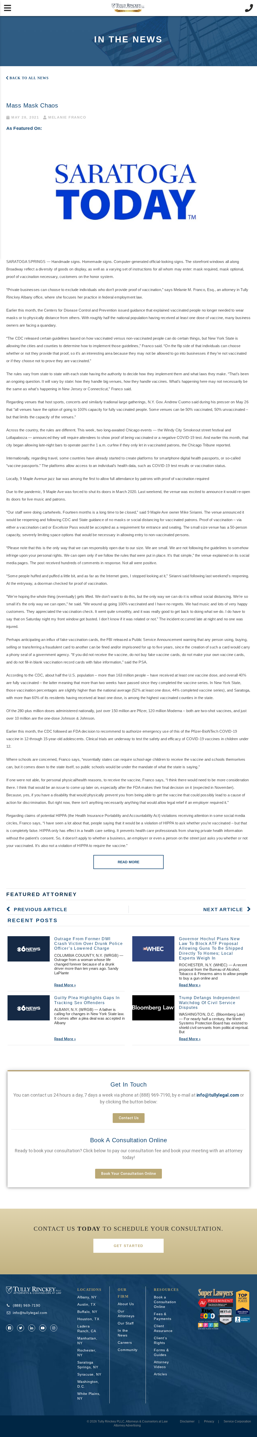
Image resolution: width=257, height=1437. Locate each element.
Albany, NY (87, 1297)
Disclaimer (187, 1421)
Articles (160, 1374)
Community (128, 1350)
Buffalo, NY (87, 1312)
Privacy (209, 1421)
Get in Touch (128, 1084)
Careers (125, 1342)
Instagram (53, 1327)
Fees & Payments (162, 1316)
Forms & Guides (161, 1352)
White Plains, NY (88, 1396)
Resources (166, 1290)
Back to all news (29, 78)
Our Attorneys (126, 1313)
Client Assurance (163, 1328)
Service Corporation (237, 1421)
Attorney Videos (161, 1364)
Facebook (9, 1327)
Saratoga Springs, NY (87, 1364)
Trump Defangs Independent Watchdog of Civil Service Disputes (209, 1002)
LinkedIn (31, 1327)
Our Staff (126, 1323)
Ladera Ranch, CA (86, 1328)
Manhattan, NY (87, 1340)
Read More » (65, 985)
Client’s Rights (160, 1340)
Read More (128, 862)
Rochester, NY (86, 1352)
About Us (126, 1304)
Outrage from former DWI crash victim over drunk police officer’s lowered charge (88, 943)
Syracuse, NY (89, 1374)
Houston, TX (88, 1319)
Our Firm (123, 1293)
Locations (89, 1290)
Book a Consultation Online (128, 1140)
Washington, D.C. (88, 1384)
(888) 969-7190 (155, 1095)
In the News (123, 1332)
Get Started (129, 1246)
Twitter (20, 1327)
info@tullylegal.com (30, 1313)
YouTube (42, 1327)
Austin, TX (86, 1304)
